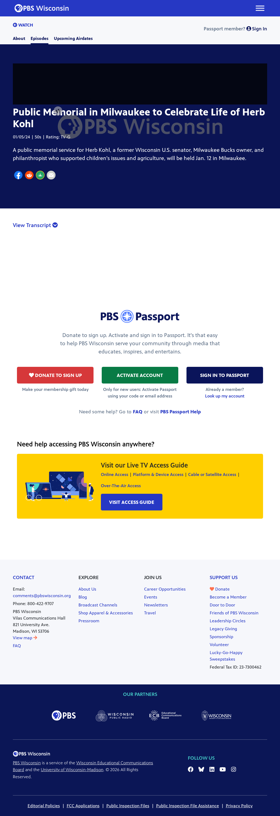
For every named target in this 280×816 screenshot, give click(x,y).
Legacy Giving (223, 628)
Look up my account (224, 396)
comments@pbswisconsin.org (42, 595)
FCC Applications (83, 805)
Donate (222, 589)
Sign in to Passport (224, 375)
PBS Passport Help (180, 412)
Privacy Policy (239, 805)
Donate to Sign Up (58, 375)
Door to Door (222, 605)
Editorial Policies (44, 805)
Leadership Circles (228, 620)
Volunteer (219, 644)
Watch (25, 25)
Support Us (224, 577)
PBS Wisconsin (27, 762)
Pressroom (88, 620)
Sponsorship (221, 636)
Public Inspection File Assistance (187, 805)
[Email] (51, 176)
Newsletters (156, 605)
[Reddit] (29, 176)
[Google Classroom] (40, 176)
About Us (87, 589)
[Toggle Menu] (260, 8)
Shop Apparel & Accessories (105, 612)
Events (150, 597)
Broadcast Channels (97, 605)
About (19, 38)
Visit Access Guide (131, 502)
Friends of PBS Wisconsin (234, 612)
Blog (82, 597)
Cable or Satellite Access (212, 474)
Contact (23, 577)
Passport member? (235, 29)
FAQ (137, 412)
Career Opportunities (165, 589)
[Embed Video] (58, 111)
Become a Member (228, 597)
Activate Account (140, 375)
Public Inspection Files (127, 805)
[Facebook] (18, 176)
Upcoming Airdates (73, 38)
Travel (150, 612)
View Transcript (32, 225)
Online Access (114, 474)
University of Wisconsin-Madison (72, 769)
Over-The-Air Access (121, 485)
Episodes (39, 38)
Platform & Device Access (158, 474)
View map (23, 637)
